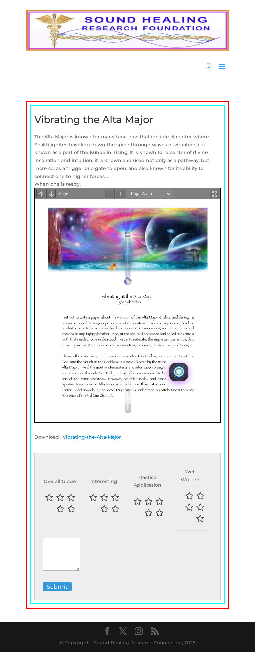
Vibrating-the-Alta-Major (92, 437)
